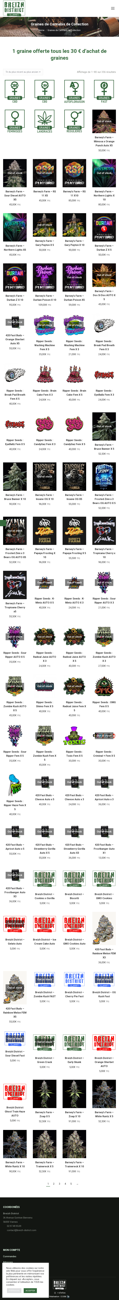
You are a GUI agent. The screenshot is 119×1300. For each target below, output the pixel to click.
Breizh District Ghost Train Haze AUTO (15, 1111)
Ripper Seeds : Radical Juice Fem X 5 (74, 706)
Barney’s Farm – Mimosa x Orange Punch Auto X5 (104, 141)
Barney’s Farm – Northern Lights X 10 (104, 195)
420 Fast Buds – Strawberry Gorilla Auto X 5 (44, 848)
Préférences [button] (14, 1290)
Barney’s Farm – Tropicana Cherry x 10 (104, 553)
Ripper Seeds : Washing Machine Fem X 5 (44, 345)
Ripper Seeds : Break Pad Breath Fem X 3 (104, 345)
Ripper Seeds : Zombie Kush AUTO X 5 (14, 706)
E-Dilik (64, 1296)
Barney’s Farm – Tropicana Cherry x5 (15, 607)
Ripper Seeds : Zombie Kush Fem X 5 (44, 755)
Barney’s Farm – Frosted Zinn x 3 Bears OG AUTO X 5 (104, 499)
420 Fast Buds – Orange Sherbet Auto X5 (14, 339)
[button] (82, 183)
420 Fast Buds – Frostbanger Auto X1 (104, 848)
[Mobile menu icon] (113, 8)
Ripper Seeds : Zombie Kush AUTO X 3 (104, 656)
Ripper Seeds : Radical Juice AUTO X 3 (44, 656)
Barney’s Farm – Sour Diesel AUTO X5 (15, 195)
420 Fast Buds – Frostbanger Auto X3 (14, 892)
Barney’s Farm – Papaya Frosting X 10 (44, 553)
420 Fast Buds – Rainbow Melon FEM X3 (104, 953)
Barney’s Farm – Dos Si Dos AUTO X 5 (104, 295)
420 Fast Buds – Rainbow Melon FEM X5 (14, 1012)
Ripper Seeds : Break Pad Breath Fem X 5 (15, 394)
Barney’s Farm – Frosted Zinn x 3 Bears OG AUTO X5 (15, 553)
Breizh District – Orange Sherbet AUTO (104, 1062)
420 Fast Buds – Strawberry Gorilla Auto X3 (74, 848)
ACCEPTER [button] (30, 1290)
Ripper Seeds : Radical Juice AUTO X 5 (74, 656)
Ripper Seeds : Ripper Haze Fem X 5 (15, 805)
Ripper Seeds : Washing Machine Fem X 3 (74, 345)
